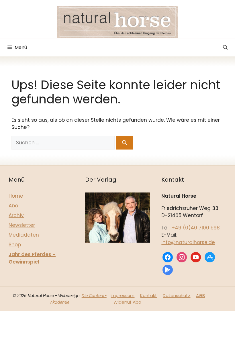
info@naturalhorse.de (188, 242)
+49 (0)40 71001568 (196, 227)
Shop (15, 244)
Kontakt (148, 295)
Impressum (122, 295)
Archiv (16, 215)
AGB (200, 295)
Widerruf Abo (127, 302)
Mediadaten (24, 234)
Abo (13, 205)
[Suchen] (124, 143)
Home (16, 195)
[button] (225, 47)
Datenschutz (176, 295)
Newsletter (22, 225)
